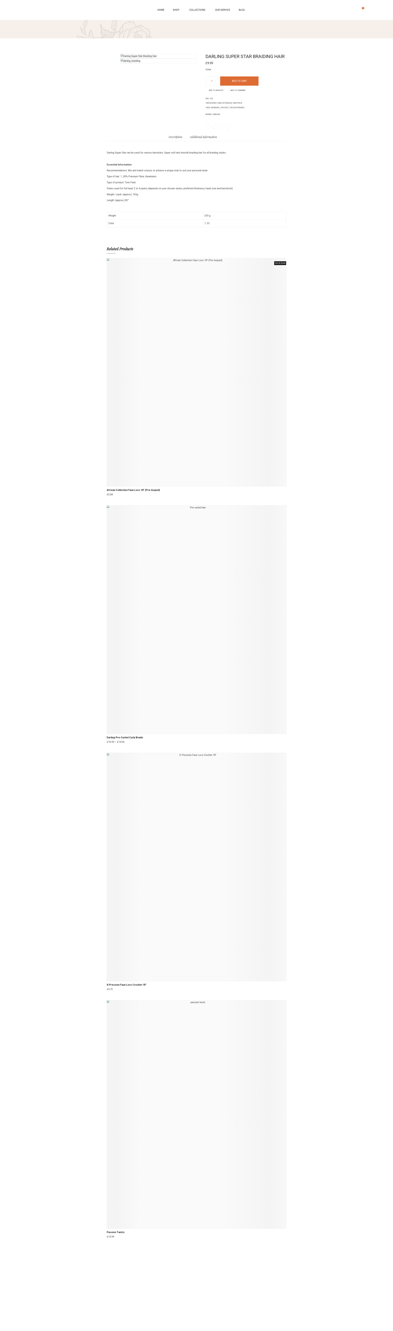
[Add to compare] (208, 483)
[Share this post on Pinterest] (221, 126)
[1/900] (119, 746)
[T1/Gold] (112, 1241)
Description (175, 137)
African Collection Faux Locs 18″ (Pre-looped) (133, 490)
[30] (130, 746)
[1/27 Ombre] (115, 746)
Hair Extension (224, 103)
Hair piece (237, 103)
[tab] (175, 138)
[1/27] (112, 746)
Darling (216, 114)
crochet (224, 108)
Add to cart (239, 81)
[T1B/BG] (115, 1241)
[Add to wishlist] (200, 483)
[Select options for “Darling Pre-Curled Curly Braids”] (185, 730)
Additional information (203, 137)
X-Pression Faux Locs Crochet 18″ (126, 984)
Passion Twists (116, 1232)
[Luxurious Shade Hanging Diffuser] (285, 48)
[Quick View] (192, 483)
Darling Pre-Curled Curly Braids (125, 737)
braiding (215, 108)
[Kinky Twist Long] (281, 48)
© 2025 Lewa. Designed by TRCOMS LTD (196, 1327)
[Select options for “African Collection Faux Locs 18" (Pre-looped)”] (185, 483)
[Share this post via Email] (228, 126)
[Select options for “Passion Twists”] (185, 1225)
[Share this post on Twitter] (214, 126)
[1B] (108, 499)
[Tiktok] (196, 1280)
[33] (230, 68)
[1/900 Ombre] (123, 746)
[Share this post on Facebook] (208, 126)
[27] (126, 746)
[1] (224, 68)
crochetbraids (237, 108)
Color (208, 69)
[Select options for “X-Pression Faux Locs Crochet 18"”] (185, 978)
